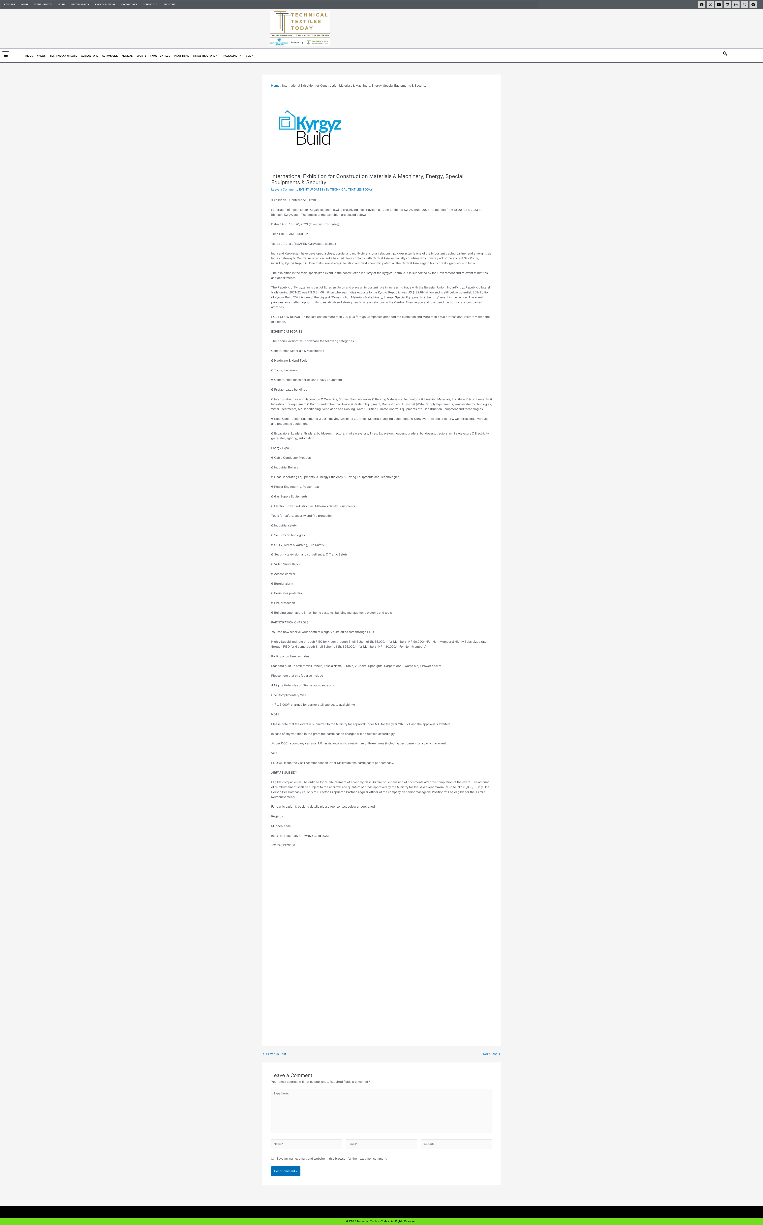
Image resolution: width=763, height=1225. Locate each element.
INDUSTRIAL (181, 56)
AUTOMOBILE (110, 56)
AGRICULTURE (89, 56)
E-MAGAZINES (129, 4)
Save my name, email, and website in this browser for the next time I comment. (332, 1158)
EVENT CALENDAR (105, 4)
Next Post (491, 1053)
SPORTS (141, 56)
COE (248, 56)
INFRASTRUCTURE (204, 56)
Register (9, 4)
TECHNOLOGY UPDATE (63, 56)
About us (169, 4)
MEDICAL (127, 56)
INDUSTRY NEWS (35, 56)
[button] (12, 55)
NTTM (61, 4)
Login (24, 4)
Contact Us (150, 4)
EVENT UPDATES (43, 4)
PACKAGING (230, 56)
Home (275, 85)
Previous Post (274, 1053)
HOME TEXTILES (160, 56)
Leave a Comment (283, 189)
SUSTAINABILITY (80, 4)
